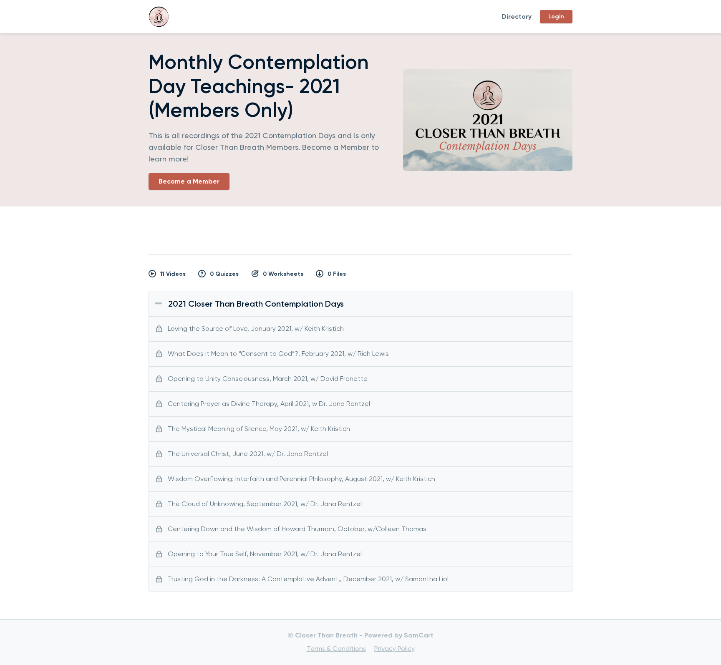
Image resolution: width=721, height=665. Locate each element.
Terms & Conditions (336, 648)
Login (556, 16)
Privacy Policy (394, 648)
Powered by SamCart (399, 635)
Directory (517, 16)
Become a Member (189, 181)
